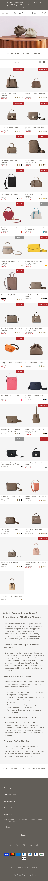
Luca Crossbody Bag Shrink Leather (11, 362)
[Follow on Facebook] (10, 845)
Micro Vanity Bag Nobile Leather (10, 563)
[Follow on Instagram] (24, 845)
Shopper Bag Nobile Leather (11, 295)
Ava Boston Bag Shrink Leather (34, 195)
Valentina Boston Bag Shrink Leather (11, 161)
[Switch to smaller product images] (44, 62)
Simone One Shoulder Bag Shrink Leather (35, 430)
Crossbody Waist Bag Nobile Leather (33, 262)
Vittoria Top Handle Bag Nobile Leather (34, 329)
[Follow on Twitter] (17, 845)
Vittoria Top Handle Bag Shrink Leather (34, 530)
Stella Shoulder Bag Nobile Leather (35, 127)
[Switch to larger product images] (40, 62)
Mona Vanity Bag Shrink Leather (10, 262)
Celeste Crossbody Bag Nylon (34, 396)
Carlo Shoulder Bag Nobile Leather (35, 295)
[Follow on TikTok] (37, 845)
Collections (13, 768)
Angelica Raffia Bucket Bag (11, 596)
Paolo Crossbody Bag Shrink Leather (33, 161)
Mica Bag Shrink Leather (10, 395)
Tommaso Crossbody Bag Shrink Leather (10, 497)
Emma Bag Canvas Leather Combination (35, 228)
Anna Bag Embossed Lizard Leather (35, 463)
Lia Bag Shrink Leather (9, 194)
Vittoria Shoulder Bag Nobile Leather (11, 329)
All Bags (23, 768)
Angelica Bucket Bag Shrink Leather (35, 563)
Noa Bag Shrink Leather (34, 362)
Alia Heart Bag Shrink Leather (9, 228)
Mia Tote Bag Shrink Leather (8, 94)
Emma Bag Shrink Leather (35, 93)
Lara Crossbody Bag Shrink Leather (35, 497)
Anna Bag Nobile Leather (10, 127)
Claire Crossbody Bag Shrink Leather (9, 530)
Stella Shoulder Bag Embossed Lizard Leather (10, 463)
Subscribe (25, 835)
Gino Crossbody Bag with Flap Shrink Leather (10, 430)
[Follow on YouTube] (30, 845)
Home (5, 768)
